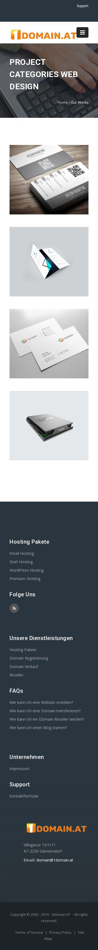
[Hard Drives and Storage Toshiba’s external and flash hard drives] (49, 425)
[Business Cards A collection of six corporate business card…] (49, 261)
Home (63, 102)
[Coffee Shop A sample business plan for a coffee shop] (49, 179)
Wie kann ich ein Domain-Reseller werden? (47, 719)
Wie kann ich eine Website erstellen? (41, 702)
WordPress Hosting (27, 570)
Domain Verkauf (24, 666)
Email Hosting (22, 553)
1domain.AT (60, 914)
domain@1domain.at (54, 860)
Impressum (19, 768)
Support (82, 6)
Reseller (16, 674)
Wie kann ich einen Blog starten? (38, 727)
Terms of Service (29, 932)
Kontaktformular (24, 796)
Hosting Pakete (23, 649)
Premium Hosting (25, 578)
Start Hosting (21, 561)
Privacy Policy (60, 932)
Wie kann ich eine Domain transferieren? (45, 710)
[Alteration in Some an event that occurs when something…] (49, 343)
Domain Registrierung (29, 658)
